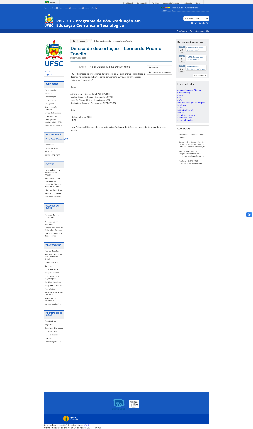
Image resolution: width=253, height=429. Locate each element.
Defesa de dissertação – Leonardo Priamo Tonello (113, 41)
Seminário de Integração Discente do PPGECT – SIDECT (53, 184)
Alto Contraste (191, 8)
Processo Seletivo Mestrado (52, 223)
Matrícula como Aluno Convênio (54, 293)
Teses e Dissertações (53, 335)
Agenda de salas (52, 251)
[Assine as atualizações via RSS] (207, 23)
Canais (198, 3)
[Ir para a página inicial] (73, 41)
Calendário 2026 (52, 262)
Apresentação (50, 90)
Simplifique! (128, 3)
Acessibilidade (177, 8)
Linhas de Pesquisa (53, 113)
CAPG (179, 97)
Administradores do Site (199, 31)
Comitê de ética (51, 269)
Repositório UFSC (184, 117)
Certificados (50, 266)
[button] (159, 72)
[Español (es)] (168, 8)
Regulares (49, 324)
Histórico (48, 93)
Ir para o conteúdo (50, 8)
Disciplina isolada (52, 273)
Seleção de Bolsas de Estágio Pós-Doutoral (54, 228)
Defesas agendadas (53, 341)
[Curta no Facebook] (192, 23)
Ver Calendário (199, 75)
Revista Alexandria (185, 120)
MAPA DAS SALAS (185, 110)
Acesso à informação (171, 3)
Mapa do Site (168, 10)
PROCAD (48, 151)
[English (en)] (165, 8)
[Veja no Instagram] (204, 23)
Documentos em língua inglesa (52, 277)
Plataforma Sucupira (186, 115)
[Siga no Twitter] (196, 23)
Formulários (50, 289)
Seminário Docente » (53, 197)
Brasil (52, 2)
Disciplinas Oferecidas (54, 328)
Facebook (181, 105)
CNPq (179, 100)
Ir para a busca (77, 8)
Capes (180, 95)
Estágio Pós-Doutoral (53, 285)
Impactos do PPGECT (53, 125)
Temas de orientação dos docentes (53, 234)
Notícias (48, 71)
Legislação (188, 3)
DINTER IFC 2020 (51, 148)
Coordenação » (51, 97)
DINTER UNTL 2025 (52, 155)
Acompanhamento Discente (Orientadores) (189, 91)
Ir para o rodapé (91, 8)
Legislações (49, 75)
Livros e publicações (53, 304)
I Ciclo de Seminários (53, 190)
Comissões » (50, 100)
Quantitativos (50, 321)
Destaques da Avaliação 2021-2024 (53, 120)
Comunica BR (142, 3)
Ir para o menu (64, 8)
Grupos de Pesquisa (53, 116)
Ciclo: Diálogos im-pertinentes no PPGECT (52, 172)
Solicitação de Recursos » (50, 299)
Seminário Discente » (53, 193)
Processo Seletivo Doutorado (52, 216)
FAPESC (180, 107)
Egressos (48, 338)
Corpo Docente (51, 331)
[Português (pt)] (162, 8)
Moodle (180, 112)
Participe (155, 3)
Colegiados (49, 103)
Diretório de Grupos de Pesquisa (191, 102)
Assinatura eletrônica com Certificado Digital (53, 256)
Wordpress (89, 425)
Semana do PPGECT (53, 178)
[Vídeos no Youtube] (200, 23)
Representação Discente (51, 108)
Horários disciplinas (53, 282)
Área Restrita (182, 31)
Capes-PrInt (49, 145)
